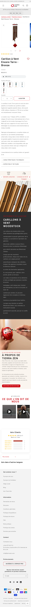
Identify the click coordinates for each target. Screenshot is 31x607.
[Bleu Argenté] (22, 84)
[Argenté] (3, 90)
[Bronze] (9, 84)
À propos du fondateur (9, 480)
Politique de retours (9, 516)
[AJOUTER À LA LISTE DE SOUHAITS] (27, 59)
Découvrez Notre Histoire (11, 385)
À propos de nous (8, 476)
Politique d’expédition (8, 603)
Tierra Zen (10, 598)
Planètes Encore (17, 17)
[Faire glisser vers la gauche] (11, 50)
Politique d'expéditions (9, 512)
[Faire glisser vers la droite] (19, 50)
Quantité (3, 95)
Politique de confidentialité (10, 600)
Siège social (6, 484)
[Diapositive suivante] (29, 177)
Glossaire (6, 505)
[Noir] (3, 84)
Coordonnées (17, 603)
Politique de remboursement (20, 598)
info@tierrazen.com (9, 553)
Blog (4, 487)
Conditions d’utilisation (23, 600)
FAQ (4, 520)
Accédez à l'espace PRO (14, 563)
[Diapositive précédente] (1, 177)
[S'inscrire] (26, 576)
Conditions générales (9, 509)
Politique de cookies (9, 527)
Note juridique (7, 524)
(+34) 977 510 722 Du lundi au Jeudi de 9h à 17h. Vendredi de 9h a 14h (15, 547)
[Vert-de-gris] (16, 84)
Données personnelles (9, 531)
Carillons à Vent (6, 17)
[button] (3, 5)
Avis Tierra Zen (7, 491)
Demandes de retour (9, 501)
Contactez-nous (7, 541)
